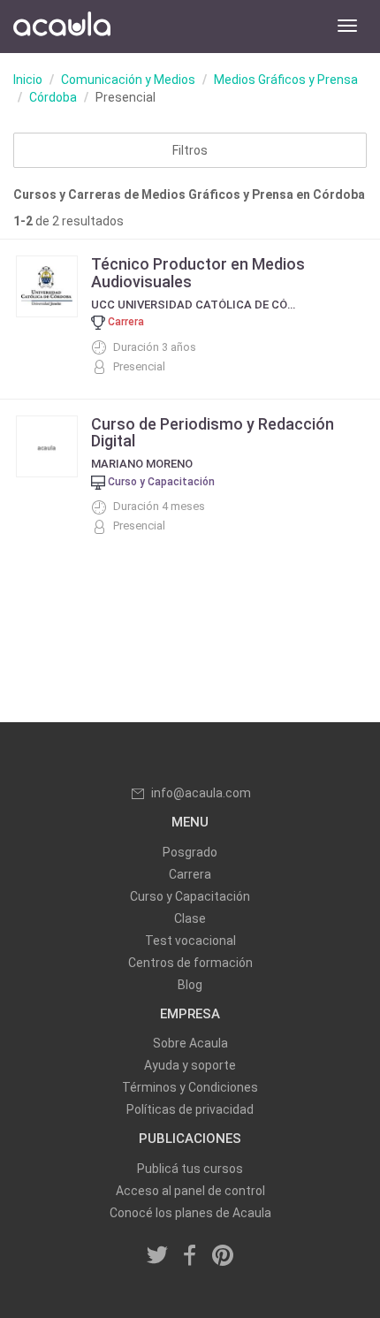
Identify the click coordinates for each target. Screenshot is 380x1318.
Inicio (27, 79)
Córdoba (53, 97)
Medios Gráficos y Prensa (286, 79)
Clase (190, 918)
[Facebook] (190, 1257)
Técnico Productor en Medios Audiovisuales (198, 273)
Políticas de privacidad (190, 1109)
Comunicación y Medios (128, 79)
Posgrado (190, 852)
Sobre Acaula (190, 1043)
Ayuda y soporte (190, 1065)
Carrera (190, 874)
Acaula (61, 26)
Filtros (190, 150)
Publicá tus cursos (190, 1169)
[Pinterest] (223, 1257)
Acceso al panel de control (190, 1191)
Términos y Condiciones (190, 1087)
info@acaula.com (201, 793)
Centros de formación (190, 963)
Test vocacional (190, 940)
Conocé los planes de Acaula (190, 1213)
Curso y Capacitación (190, 896)
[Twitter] (158, 1257)
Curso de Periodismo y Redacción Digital (212, 433)
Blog (190, 985)
